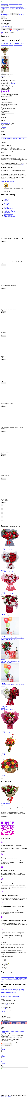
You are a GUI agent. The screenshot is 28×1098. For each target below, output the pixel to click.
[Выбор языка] (2, 10)
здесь (22, 164)
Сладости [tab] (6, 204)
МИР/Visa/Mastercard (6, 137)
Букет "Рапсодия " (5, 803)
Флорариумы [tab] (7, 212)
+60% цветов (16, 76)
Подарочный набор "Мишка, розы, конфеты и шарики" (12, 685)
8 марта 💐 (6, 963)
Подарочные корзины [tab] (9, 210)
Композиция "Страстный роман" (9, 615)
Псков (11, 989)
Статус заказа (23, 8)
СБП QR (3, 138)
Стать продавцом (5, 7)
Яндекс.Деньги (13, 138)
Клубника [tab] (6, 203)
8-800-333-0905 (4, 1004)
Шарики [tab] (6, 200)
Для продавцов (4, 5)
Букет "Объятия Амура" (7, 571)
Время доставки (5, 111)
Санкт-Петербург (5, 989)
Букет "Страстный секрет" (7, 731)
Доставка (10, 4)
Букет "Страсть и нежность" (8, 708)
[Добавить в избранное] (10, 96)
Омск (14, 992)
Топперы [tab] (6, 207)
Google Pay (20, 137)
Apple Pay (14, 137)
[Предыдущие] (1, 505)
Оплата (15, 4)
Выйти (22, 14)
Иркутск (4, 29)
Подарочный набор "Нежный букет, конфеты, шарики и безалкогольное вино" (12, 638)
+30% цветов (9, 76)
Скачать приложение (6, 1096)
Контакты (8, 8)
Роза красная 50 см (5, 123)
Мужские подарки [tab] (8, 214)
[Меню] (10, 27)
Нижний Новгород (8, 992)
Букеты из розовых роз (19, 977)
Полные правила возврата (7, 181)
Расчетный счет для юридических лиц (10, 139)
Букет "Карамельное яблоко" (8, 754)
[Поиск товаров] (2, 27)
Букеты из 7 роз (7, 978)
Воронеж (15, 989)
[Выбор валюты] (2, 12)
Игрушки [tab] (6, 205)
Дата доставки (4, 105)
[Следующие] (2, 505)
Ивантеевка (9, 990)
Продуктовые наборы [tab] (9, 211)
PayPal (7, 138)
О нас (6, 4)
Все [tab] (4, 197)
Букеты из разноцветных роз (14, 979)
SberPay (25, 137)
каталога (13, 83)
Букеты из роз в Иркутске (7, 977)
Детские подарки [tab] (8, 215)
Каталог (3, 4)
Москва (19, 989)
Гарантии (19, 4)
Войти (16, 14)
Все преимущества (5, 940)
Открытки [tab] (6, 199)
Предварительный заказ (12, 94)
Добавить (3, 241)
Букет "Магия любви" (6, 549)
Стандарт (3, 76)
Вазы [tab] (5, 201)
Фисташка (3, 127)
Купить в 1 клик (4, 96)
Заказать (3, 94)
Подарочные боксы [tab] (8, 208)
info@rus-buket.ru (5, 1008)
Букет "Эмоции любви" (7, 593)
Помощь (13, 8)
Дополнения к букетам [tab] (9, 216)
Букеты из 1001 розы (16, 978)
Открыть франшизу (15, 7)
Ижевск (21, 990)
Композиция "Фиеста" (6, 776)
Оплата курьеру (21, 138)
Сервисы (18, 8)
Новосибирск (15, 990)
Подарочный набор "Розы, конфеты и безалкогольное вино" (10, 661)
